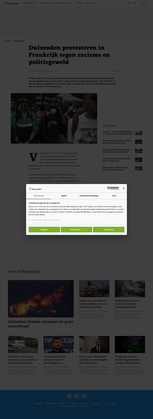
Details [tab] (64, 196)
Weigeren (44, 230)
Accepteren (108, 230)
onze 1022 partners (42, 206)
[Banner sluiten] (123, 188)
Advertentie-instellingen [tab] (89, 196)
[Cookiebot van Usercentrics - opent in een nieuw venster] (109, 188)
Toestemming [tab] (38, 196)
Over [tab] (114, 196)
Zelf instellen (75, 230)
